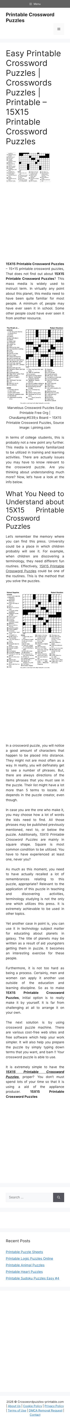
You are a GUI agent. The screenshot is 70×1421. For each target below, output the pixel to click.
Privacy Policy (54, 1406)
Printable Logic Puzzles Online (29, 1258)
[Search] (58, 1197)
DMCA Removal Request (45, 1410)
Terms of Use (17, 1410)
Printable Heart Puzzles (24, 1272)
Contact (35, 1415)
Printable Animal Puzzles (25, 1265)
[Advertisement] (35, 223)
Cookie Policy (32, 1406)
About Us (14, 1406)
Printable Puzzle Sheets (24, 1252)
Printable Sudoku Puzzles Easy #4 (32, 1278)
